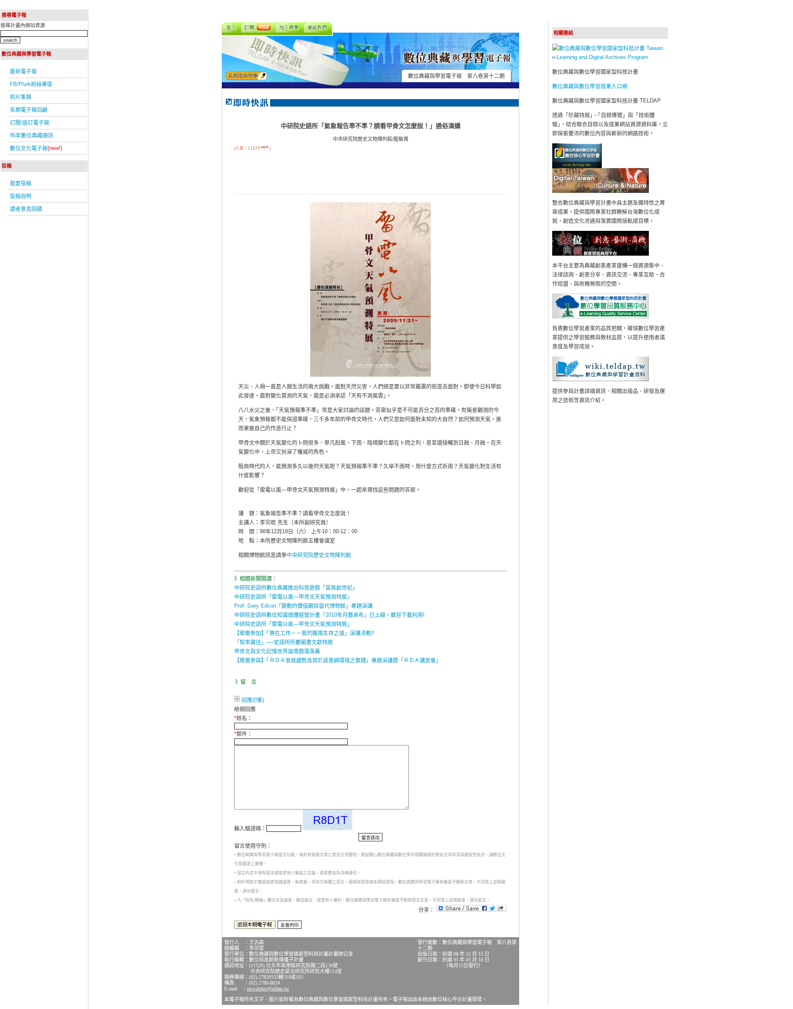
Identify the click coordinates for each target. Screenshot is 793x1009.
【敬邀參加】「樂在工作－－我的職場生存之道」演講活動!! (304, 633)
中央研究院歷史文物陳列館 (319, 555)
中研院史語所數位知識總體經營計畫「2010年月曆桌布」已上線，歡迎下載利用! (329, 615)
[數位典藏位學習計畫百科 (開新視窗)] (600, 379)
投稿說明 (20, 196)
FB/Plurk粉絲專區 (31, 84)
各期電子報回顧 (28, 110)
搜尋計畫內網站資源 (22, 25)
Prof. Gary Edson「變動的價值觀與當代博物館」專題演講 (303, 606)
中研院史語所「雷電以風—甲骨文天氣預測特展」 (293, 597)
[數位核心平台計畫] (577, 166)
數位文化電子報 (36, 148)
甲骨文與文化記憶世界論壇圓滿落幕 (277, 651)
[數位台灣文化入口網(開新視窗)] (600, 191)
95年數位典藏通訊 (31, 135)
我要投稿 (20, 183)
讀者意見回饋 (26, 209)
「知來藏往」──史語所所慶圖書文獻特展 (283, 642)
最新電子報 (23, 71)
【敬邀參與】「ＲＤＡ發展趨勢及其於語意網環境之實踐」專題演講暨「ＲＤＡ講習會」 (337, 660)
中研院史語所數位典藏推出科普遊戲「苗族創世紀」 (296, 587)
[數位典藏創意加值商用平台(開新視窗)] (600, 254)
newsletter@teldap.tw (268, 989)
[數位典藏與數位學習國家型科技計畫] (610, 57)
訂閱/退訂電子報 (29, 122)
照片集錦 (20, 97)
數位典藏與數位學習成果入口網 (589, 86)
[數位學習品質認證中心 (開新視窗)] (600, 316)
